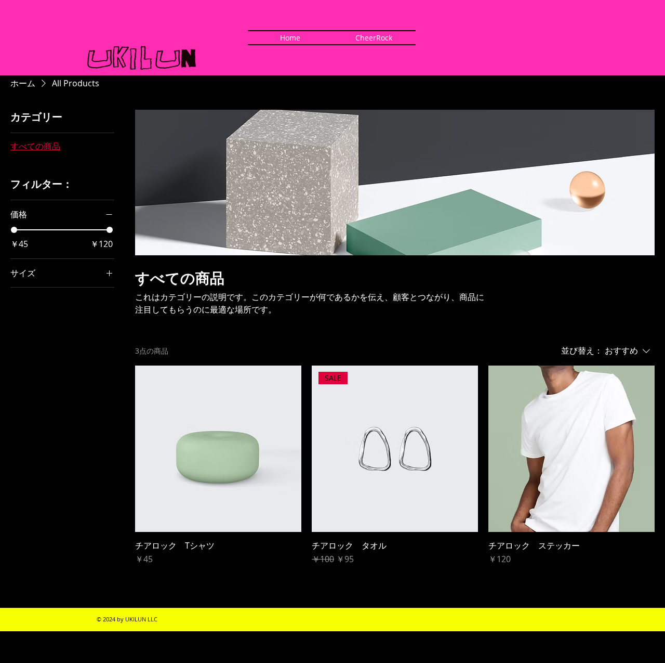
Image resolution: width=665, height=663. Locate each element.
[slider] (14, 230)
